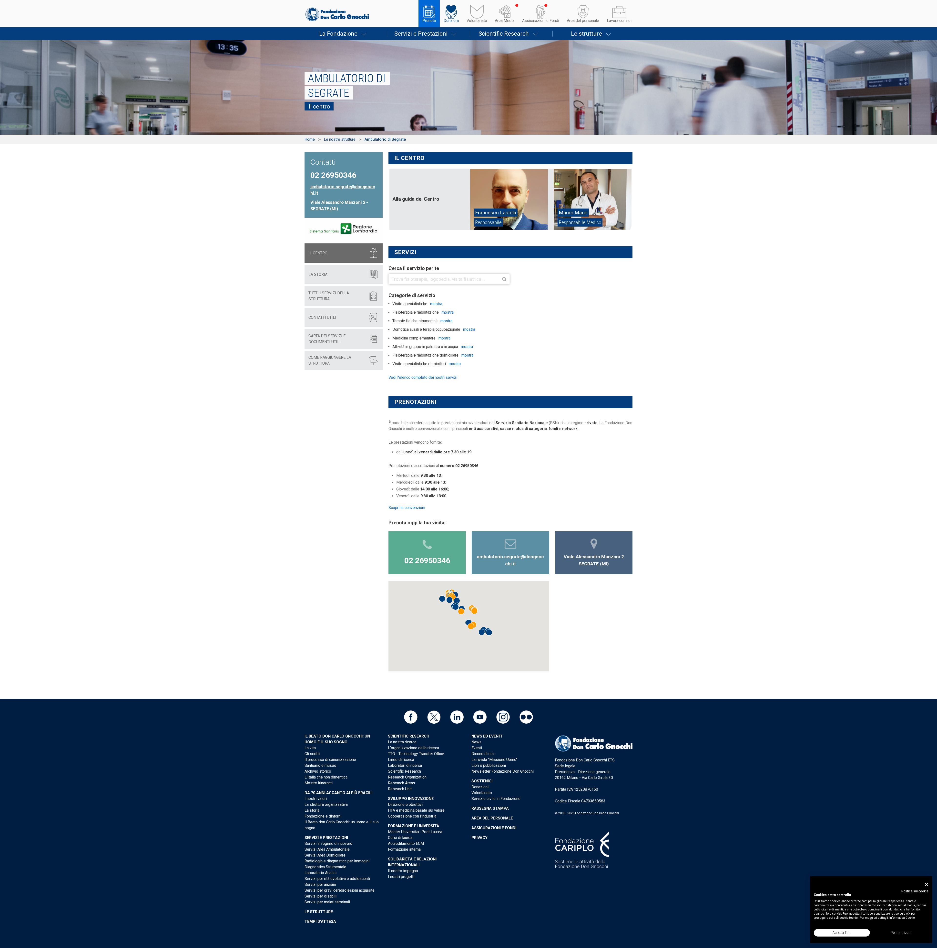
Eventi (476, 748)
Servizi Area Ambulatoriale (327, 849)
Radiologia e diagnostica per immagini (337, 861)
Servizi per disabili (320, 896)
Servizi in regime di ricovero (328, 843)
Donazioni (480, 787)
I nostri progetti (401, 876)
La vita (310, 748)
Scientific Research (504, 33)
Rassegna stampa (490, 808)
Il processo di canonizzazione (330, 759)
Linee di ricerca (401, 759)
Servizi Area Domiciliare (325, 855)
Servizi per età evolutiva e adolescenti (337, 878)
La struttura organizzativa (326, 804)
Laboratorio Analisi (320, 872)
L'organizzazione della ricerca (413, 748)
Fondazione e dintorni (323, 816)
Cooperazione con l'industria (412, 816)
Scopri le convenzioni (406, 507)
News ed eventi (486, 736)
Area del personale (583, 20)
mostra (436, 303)
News (476, 742)
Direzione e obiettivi (405, 804)
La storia (312, 810)
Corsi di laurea (400, 837)
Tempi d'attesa (320, 921)
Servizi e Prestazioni (421, 33)
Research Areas (401, 783)
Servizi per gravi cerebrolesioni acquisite (340, 890)
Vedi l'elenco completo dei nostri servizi (422, 377)
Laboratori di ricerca (405, 765)
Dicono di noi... (483, 753)
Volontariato (477, 20)
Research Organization (407, 777)
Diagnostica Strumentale (325, 867)
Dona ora (451, 20)
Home (310, 139)
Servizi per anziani (320, 884)
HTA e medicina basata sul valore (416, 810)
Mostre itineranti (319, 783)
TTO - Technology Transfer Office (416, 753)
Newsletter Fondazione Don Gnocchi (502, 771)
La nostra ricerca (402, 742)
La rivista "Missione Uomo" (494, 759)
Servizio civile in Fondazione (495, 798)
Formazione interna (404, 849)
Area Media (504, 20)
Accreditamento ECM (406, 843)
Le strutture (586, 33)
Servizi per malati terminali (327, 902)
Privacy (479, 837)
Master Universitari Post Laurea (415, 831)
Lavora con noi (619, 20)
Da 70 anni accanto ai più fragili (338, 792)
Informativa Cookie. (902, 917)
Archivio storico (318, 771)
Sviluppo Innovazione (411, 798)
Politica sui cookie (914, 891)
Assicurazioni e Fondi (540, 20)
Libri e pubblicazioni (488, 765)
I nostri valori (316, 798)
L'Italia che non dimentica (326, 777)
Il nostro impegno (403, 870)
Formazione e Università (413, 826)
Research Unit (400, 789)
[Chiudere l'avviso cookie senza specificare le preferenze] (926, 884)
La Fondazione (338, 33)
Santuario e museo (320, 765)
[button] (453, 598)
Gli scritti (312, 753)
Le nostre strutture (340, 139)
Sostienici (481, 781)
